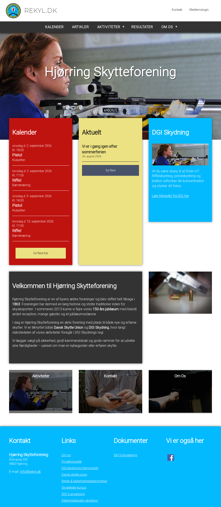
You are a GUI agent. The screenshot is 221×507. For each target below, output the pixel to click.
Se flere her (40, 253)
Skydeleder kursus (74, 487)
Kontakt (177, 9)
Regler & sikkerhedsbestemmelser (84, 481)
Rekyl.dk (40, 10)
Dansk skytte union (74, 474)
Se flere (110, 170)
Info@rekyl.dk (30, 472)
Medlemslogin (199, 9)
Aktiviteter (108, 27)
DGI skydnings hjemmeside (80, 468)
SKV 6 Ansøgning (125, 455)
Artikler (80, 27)
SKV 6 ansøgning (73, 494)
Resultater (142, 27)
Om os (167, 27)
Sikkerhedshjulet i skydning (80, 500)
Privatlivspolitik (72, 461)
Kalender (54, 27)
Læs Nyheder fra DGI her (170, 196)
